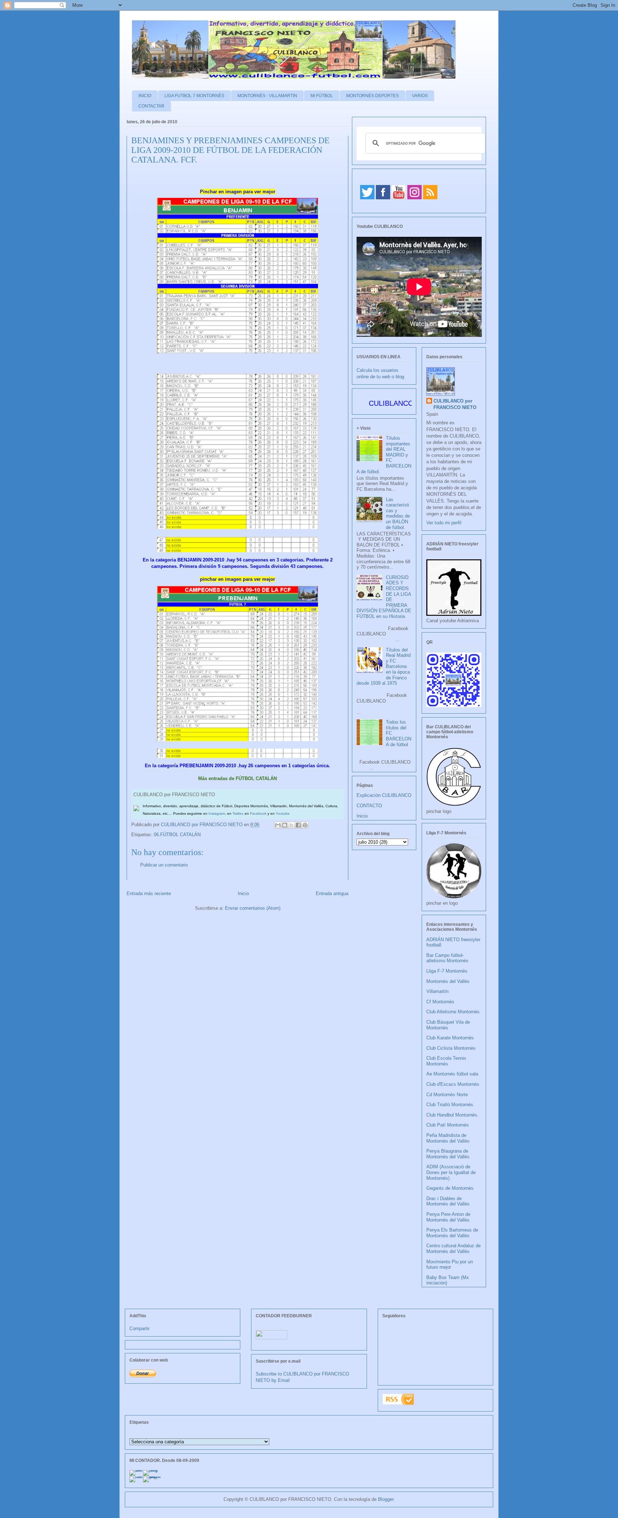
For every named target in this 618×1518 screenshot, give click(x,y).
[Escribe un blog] (284, 825)
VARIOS (420, 95)
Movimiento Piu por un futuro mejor (449, 1264)
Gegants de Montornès (450, 1188)
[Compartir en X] (291, 825)
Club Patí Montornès (447, 1125)
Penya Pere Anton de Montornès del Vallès (448, 1217)
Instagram (217, 813)
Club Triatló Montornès (449, 1104)
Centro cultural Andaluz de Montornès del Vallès (453, 1248)
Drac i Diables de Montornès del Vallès (448, 1201)
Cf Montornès (440, 1001)
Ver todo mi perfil (443, 522)
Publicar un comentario (164, 865)
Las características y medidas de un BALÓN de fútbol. (398, 513)
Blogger (385, 1499)
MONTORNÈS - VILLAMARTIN (267, 95)
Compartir (139, 1328)
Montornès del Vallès (448, 981)
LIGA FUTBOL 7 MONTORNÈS (194, 95)
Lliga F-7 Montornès (446, 971)
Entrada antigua (332, 893)
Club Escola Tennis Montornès (446, 1061)
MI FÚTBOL (321, 95)
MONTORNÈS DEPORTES (372, 95)
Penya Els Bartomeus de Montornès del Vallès (452, 1232)
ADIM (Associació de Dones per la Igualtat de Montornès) (451, 1172)
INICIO (144, 95)
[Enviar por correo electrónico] (277, 825)
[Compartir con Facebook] (298, 825)
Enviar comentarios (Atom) (252, 908)
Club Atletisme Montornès (453, 1011)
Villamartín (437, 991)
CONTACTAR (151, 106)
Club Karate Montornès (450, 1037)
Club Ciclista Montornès (451, 1048)
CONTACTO (369, 805)
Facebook (258, 813)
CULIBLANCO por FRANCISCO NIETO (202, 824)
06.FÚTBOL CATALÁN (177, 834)
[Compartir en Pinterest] (305, 825)
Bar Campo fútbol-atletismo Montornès (447, 958)
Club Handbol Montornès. (452, 1115)
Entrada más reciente (149, 893)
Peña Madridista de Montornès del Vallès (448, 1138)
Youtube (283, 813)
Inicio (243, 893)
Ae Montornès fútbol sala (452, 1074)
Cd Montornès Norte (447, 1094)
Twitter (237, 813)
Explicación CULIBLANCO (384, 795)
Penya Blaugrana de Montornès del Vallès (448, 1153)
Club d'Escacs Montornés (452, 1084)
